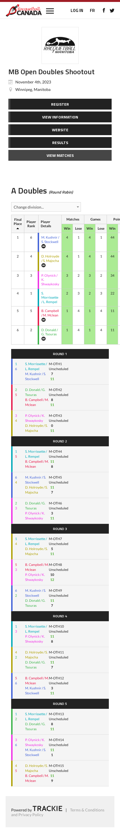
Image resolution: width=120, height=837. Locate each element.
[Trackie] (47, 809)
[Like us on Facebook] (103, 10)
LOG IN (77, 10)
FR (92, 10)
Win (67, 228)
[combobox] (46, 207)
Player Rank (31, 224)
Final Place (18, 221)
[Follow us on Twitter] (112, 10)
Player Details (46, 224)
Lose (78, 228)
